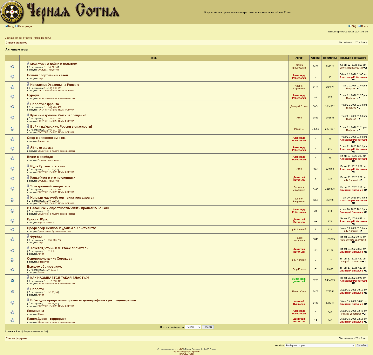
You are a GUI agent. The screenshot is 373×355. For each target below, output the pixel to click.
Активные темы (42, 38)
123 (59, 118)
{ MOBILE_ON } (186, 354)
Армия (40, 254)
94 (56, 292)
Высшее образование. (44, 266)
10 (52, 270)
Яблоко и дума (41, 147)
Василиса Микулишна (299, 188)
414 (59, 281)
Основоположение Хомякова (49, 258)
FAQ (353, 26)
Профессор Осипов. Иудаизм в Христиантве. (62, 228)
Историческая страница (49, 160)
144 (59, 88)
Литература (43, 141)
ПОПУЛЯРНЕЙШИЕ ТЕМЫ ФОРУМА (55, 90)
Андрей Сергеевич (299, 87)
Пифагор (351, 88)
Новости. (37, 289)
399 (50, 107)
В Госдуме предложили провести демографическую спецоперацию (83, 300)
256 (55, 240)
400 (55, 107)
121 (50, 118)
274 (55, 189)
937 (55, 130)
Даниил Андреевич (299, 200)
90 (53, 201)
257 (59, 240)
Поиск (364, 26)
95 (49, 303)
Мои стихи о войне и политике (54, 64)
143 (55, 88)
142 (50, 88)
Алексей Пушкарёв (299, 302)
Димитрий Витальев (299, 178)
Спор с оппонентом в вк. (46, 137)
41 (49, 169)
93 (53, 292)
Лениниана (35, 310)
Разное (40, 272)
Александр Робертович (299, 76)
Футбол (36, 236)
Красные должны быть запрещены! (58, 115)
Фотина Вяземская (351, 313)
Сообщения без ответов (18, 38)
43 (56, 169)
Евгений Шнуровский (299, 66)
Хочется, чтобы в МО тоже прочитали (59, 248)
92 (49, 292)
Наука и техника (45, 222)
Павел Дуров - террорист (46, 318)
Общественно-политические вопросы (56, 98)
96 (49, 67)
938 (59, 130)
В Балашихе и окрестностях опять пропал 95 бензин (68, 208)
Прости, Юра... (38, 219)
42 (53, 169)
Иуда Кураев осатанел (47, 166)
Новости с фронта (44, 104)
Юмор (40, 314)
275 (59, 189)
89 (49, 201)
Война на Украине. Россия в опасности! (61, 126)
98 (56, 67)
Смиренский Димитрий (299, 280)
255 (50, 240)
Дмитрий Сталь (299, 106)
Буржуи (33, 95)
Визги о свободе (40, 156)
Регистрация (25, 26)
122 (55, 118)
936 (50, 130)
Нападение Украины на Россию (54, 84)
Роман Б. (299, 129)
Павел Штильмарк (299, 239)
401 (59, 107)
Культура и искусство (48, 70)
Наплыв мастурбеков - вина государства (62, 197)
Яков (299, 117)
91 (56, 201)
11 (55, 270)
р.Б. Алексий (351, 180)
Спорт (40, 78)
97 (53, 67)
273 (50, 189)
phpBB (180, 349)
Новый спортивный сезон (47, 75)
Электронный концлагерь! (50, 186)
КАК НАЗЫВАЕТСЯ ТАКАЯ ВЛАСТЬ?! (59, 277)
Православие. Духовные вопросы (54, 231)
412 (50, 281)
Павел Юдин (299, 291)
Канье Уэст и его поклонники (52, 177)
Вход (11, 26)
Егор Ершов (299, 269)
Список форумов (16, 42)
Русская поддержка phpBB (186, 351)
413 (55, 281)
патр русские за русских (353, 239)
